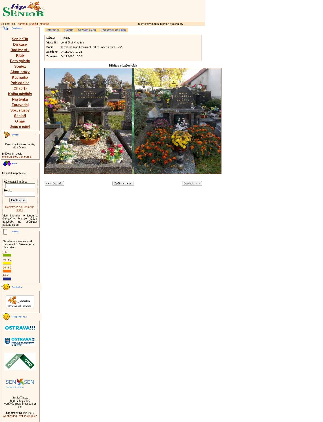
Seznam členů (87, 30)
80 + (5, 275)
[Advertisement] (144, 10)
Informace (53, 30)
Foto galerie (20, 61)
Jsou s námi (20, 127)
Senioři (20, 116)
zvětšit (34, 23)
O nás (20, 121)
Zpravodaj (20, 105)
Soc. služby (20, 110)
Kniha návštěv (20, 94)
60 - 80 (7, 267)
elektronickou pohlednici (16, 156)
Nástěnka (20, 99)
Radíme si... (20, 50)
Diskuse (20, 44)
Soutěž (20, 66)
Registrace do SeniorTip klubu (19, 209)
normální (23, 23)
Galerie (68, 30)
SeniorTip (20, 39)
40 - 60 (7, 259)
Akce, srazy (20, 72)
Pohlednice (20, 83)
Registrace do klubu (113, 30)
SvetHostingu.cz (27, 416)
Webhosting (10, 416)
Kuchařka (20, 77)
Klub (20, 55)
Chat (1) (20, 88)
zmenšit (44, 23)
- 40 (5, 251)
